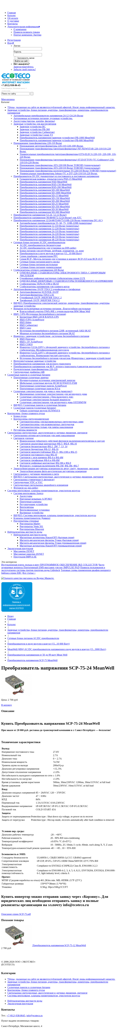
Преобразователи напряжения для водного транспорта (42, 363)
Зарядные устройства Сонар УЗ (36, 135)
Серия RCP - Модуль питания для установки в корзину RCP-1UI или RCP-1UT (61, 259)
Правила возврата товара (27, 32)
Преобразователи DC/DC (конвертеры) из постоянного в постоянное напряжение (56, 176)
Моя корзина (8, 99)
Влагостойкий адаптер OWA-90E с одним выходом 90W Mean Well (55, 311)
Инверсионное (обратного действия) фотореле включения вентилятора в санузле (62, 441)
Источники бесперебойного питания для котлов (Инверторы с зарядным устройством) (65, 358)
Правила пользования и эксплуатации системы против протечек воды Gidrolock (53, 569)
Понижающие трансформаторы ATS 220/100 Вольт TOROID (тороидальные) (60, 165)
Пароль (17, 51)
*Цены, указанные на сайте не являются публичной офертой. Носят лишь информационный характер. (61, 107)
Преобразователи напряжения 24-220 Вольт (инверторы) (49, 234)
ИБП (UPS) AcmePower (32, 319)
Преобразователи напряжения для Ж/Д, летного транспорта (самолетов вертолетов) (57, 366)
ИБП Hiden (25, 322)
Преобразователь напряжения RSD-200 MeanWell (45, 187)
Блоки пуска (20, 416)
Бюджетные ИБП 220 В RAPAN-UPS (39, 317)
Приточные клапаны (30, 501)
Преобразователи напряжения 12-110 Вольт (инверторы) (49, 226)
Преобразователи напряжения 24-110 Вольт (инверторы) (49, 231)
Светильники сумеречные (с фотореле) (34, 479)
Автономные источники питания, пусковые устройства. (43, 118)
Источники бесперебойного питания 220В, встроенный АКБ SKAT (55, 330)
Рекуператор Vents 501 (31, 526)
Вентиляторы (27, 507)
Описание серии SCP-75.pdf (16, 914)
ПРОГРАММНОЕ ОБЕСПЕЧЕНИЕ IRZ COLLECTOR (69, 564)
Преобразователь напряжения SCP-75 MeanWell (32, 660)
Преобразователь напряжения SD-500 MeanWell (45, 212)
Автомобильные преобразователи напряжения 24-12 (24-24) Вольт (48, 115)
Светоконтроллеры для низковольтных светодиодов (47, 424)
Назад (10, 616)
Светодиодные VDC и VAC (28, 482)
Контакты (12, 23)
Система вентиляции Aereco (28, 493)
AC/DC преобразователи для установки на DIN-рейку (48, 248)
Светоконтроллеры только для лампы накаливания (46, 427)
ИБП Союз (25, 328)
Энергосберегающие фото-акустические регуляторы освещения (53, 471)
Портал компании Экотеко (27, 35)
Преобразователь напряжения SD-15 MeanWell (44, 195)
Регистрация (14, 40)
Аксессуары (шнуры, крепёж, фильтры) (34, 121)
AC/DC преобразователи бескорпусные (40, 245)
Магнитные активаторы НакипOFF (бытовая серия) (47, 537)
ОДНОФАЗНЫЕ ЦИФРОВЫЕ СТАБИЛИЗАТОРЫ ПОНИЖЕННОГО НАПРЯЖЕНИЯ (66, 281)
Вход (10, 43)
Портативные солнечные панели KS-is (40, 388)
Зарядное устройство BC (33, 126)
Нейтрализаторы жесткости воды (24, 532)
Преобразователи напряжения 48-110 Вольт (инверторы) (49, 237)
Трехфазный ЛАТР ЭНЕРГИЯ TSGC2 (40, 300)
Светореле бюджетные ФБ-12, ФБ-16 (39, 449)
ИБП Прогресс (27, 339)
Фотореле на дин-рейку (26, 488)
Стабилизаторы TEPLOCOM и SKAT (39, 283)
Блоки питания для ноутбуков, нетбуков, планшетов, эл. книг (52, 250)
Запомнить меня (25, 58)
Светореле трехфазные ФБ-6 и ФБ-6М (39, 460)
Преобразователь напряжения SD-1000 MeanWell (45, 192)
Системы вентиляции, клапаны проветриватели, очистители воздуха (43, 490)
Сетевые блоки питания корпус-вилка (40, 261)
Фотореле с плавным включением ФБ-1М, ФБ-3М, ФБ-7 (49, 465)
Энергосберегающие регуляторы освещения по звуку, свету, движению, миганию (56, 468)
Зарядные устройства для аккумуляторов (35, 124)
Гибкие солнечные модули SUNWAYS (40, 410)
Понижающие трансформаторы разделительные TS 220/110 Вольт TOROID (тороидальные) (68, 170)
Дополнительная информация (23, 26)
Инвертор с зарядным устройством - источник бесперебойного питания (51, 336)
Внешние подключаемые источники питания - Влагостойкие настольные (52, 308)
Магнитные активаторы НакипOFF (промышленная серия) (51, 545)
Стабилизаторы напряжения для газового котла (44, 286)
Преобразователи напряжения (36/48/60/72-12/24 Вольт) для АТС (48, 217)
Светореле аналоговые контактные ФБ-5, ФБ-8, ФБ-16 (48, 443)
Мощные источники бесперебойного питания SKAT (47, 333)
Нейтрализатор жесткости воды (30, 534)
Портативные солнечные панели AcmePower (43, 385)
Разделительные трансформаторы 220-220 (35, 369)
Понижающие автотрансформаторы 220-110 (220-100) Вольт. (51, 146)
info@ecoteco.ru (34, 1015)
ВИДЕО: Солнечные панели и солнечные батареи (40, 405)
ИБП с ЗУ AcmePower (31, 341)
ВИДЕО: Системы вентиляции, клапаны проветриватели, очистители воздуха (55, 515)
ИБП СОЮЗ (26, 344)
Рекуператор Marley (30, 523)
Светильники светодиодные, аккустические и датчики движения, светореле (47, 432)
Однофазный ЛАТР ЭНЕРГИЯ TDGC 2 (41, 297)
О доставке (13, 21)
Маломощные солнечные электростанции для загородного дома (53, 394)
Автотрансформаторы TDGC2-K (37, 294)
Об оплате (12, 18)
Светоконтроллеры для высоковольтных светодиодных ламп (51, 421)
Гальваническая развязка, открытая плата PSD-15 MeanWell (51, 179)
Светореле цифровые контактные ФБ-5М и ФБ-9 (45, 463)
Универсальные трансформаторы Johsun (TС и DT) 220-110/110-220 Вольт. (59, 173)
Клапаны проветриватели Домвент (32, 518)
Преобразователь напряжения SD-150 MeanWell (45, 198)
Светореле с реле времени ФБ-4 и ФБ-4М (41, 457)
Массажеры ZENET (24, 551)
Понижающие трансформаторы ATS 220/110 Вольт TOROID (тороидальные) (60, 168)
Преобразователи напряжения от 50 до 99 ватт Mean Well (37, 654)
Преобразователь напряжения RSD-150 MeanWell (45, 184)
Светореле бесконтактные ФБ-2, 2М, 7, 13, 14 (43, 446)
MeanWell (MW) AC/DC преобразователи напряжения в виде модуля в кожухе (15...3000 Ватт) (56, 649)
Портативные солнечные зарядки (31, 377)
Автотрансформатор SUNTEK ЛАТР (39, 292)
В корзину (6, 705)
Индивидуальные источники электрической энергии (47, 380)
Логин (17, 45)
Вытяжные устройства (31, 512)
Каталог (11, 15)
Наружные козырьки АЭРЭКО (36, 499)
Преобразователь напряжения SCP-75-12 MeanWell (59, 945)
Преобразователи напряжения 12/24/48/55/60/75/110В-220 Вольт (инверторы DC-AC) (58, 220)
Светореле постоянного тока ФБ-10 (38, 454)
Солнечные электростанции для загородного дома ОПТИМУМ (53, 402)
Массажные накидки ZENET (29, 554)
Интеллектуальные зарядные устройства (35, 361)
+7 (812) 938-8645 (16, 1015)
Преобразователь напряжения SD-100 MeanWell (45, 190)
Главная (11, 12)
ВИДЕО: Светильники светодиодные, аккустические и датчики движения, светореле (58, 476)
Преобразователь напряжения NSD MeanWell (43, 181)
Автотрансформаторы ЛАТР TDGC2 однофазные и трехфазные (47, 289)
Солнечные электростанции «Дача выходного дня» (46, 397)
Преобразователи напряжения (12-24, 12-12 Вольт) (40, 215)
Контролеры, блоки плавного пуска (26, 413)
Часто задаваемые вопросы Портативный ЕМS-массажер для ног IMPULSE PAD (52, 566)
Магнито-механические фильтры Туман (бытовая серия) (49, 540)
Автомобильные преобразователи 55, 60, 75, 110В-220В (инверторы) (56, 223)
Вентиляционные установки (35, 510)
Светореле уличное (24, 438)
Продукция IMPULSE (25, 556)
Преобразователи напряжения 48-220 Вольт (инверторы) (49, 239)
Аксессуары (26, 496)
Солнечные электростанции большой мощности (45, 399)
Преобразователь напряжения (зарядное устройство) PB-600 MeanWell (56, 140)
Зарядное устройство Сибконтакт (37, 132)
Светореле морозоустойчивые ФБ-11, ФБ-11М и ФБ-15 (48, 452)
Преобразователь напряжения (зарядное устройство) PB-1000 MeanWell (57, 137)
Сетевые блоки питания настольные (39, 264)
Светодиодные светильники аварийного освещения (41, 485)
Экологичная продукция (20, 548)
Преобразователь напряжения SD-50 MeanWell (44, 209)
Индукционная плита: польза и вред (20, 564)
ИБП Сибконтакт (29, 325)
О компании (20, 29)
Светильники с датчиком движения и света (36, 474)
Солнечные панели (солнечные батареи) (35, 408)
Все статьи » (28, 573)
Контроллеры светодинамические (31, 419)
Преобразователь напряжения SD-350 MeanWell (45, 206)
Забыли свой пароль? (25, 69)
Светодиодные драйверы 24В (29, 372)
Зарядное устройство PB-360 (35, 129)
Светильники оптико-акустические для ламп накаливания (44, 435)
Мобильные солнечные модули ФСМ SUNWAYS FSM (48, 383)
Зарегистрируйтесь (23, 66)
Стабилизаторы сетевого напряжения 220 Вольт (39, 270)
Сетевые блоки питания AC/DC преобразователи (39, 242)
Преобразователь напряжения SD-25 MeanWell (44, 204)
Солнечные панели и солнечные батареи (28, 374)
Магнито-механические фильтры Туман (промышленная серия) (53, 543)
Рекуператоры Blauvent (32, 529)
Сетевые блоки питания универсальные (41, 267)
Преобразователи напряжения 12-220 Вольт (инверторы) (49, 228)
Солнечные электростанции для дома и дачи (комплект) (43, 391)
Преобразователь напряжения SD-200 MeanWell (45, 201)
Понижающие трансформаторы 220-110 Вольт (38, 143)
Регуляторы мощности (25, 430)
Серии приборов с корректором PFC (39, 256)
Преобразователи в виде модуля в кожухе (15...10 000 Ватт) (51, 253)
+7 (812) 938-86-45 (10, 85)
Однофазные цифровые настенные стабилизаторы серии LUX (52, 278)
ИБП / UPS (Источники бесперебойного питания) (40, 314)
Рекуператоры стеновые (26, 521)
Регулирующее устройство (34, 504)
